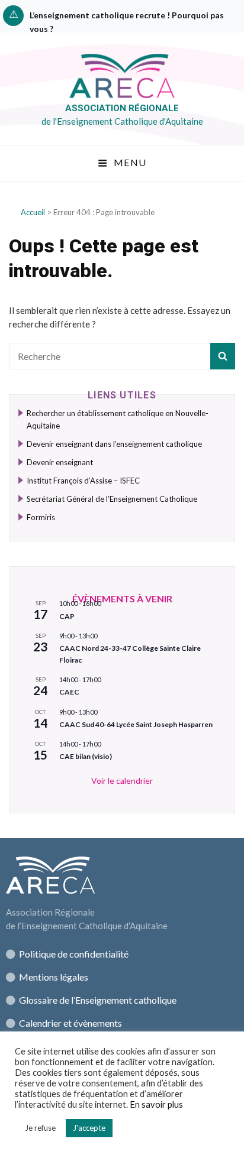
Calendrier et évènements (70, 1023)
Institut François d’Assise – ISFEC (83, 480)
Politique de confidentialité (74, 953)
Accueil (33, 212)
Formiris (41, 517)
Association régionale (122, 108)
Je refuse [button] (40, 1128)
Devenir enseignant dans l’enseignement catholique (114, 444)
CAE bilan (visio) (85, 756)
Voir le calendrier (122, 781)
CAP (67, 616)
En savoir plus (156, 1104)
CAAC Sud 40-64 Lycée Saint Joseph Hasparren (136, 724)
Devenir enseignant (60, 462)
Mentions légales (53, 976)
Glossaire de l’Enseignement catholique (96, 999)
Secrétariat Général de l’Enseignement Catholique (112, 499)
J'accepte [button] (89, 1128)
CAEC (69, 691)
